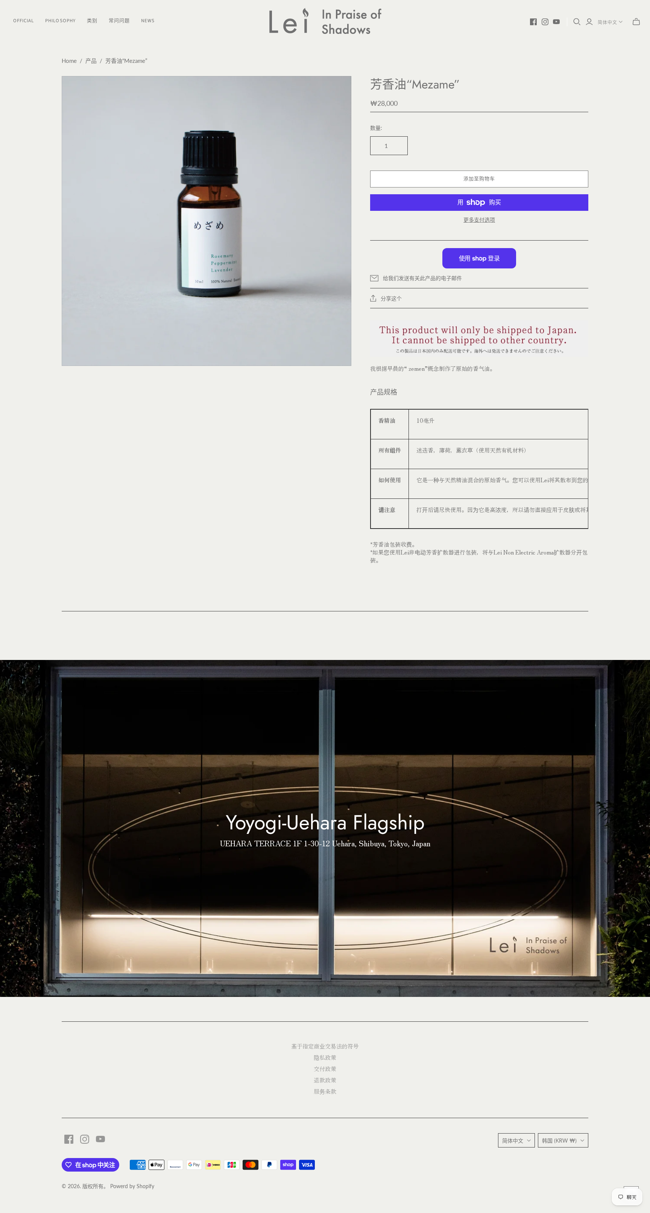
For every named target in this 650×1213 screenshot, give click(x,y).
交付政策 (325, 1069)
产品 (91, 60)
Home (69, 60)
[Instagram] (545, 21)
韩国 (559, 1140)
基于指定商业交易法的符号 (325, 1046)
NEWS (148, 20)
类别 (92, 20)
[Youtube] (556, 21)
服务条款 (325, 1091)
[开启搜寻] (577, 22)
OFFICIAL (23, 20)
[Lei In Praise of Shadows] (325, 21)
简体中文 (607, 22)
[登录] (589, 22)
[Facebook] (533, 21)
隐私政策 (325, 1057)
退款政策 (325, 1080)
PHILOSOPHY (60, 20)
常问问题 (119, 20)
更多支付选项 (479, 219)
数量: (376, 128)
